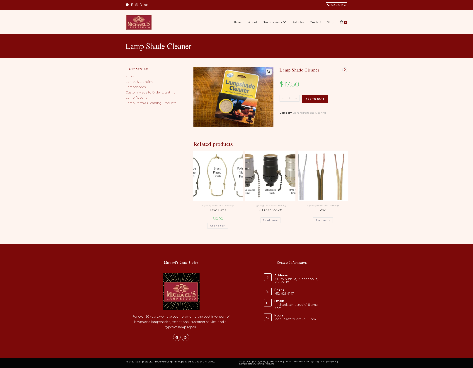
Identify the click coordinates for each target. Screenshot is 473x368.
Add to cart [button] (218, 225)
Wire (323, 210)
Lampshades (136, 87)
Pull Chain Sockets (270, 210)
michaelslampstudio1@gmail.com (297, 306)
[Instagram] (185, 337)
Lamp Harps (218, 210)
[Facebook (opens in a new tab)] (128, 5)
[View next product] (344, 69)
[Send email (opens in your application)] (146, 5)
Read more (270, 220)
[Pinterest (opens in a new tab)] (132, 5)
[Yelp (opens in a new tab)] (141, 5)
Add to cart (315, 99)
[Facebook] (177, 337)
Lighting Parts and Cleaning (309, 112)
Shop (130, 76)
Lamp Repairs (136, 97)
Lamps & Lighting (140, 82)
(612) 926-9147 (337, 4)
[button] (269, 72)
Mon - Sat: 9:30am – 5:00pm (295, 319)
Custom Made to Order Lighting (151, 92)
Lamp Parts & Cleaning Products (151, 103)
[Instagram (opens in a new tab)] (136, 5)
